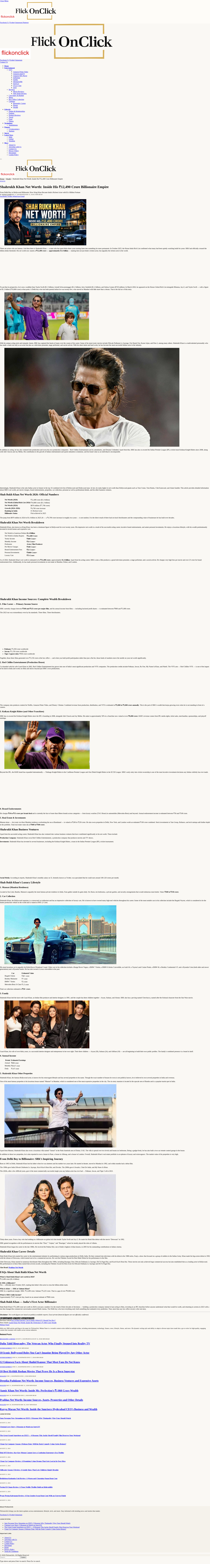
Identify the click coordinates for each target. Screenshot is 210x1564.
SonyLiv (16, 84)
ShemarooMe (17, 82)
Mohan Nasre (6, 194)
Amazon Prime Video (20, 72)
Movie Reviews (18, 91)
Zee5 (15, 88)
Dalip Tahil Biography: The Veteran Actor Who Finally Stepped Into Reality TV (45, 1343)
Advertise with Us (15, 147)
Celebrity (12, 101)
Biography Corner (19, 103)
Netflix (15, 80)
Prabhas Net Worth (16, 1267)
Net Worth (17, 1318)
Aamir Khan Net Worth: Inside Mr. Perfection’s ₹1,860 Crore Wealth (32, 1323)
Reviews (12, 90)
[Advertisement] (65, 269)
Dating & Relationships (17, 111)
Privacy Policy (14, 151)
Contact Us (4, 62)
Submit (23, 1557)
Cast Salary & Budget (16, 95)
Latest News (8, 135)
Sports (6, 133)
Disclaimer (12, 153)
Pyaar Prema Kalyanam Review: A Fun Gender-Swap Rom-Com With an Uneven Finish (33, 1496)
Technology (8, 123)
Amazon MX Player (20, 76)
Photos (15, 105)
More (6, 143)
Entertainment (9, 68)
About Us (12, 145)
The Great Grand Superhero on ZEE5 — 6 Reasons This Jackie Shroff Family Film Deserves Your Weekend (40, 1435)
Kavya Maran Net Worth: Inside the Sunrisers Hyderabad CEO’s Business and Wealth (48, 1409)
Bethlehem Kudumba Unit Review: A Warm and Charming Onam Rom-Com (28, 1478)
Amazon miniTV (19, 74)
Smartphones (13, 125)
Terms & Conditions (11, 1551)
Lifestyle (7, 109)
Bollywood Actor (6, 1318)
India (10, 137)
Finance (7, 127)
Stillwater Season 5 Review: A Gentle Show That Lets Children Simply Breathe (29, 1470)
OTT (10, 70)
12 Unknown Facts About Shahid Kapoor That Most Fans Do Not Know (40, 1362)
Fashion (11, 113)
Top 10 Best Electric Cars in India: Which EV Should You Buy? (33, 1320)
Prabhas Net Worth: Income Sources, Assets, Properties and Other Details (41, 1399)
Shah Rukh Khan (27, 1318)
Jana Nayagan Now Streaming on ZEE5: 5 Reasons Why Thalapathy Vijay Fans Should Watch (35, 1418)
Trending (12, 141)
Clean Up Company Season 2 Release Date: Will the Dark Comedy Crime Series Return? (33, 1444)
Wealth (15, 107)
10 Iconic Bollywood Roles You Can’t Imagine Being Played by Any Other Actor (44, 1352)
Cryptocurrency (14, 129)
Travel (11, 117)
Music (11, 97)
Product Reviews (15, 115)
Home (6, 66)
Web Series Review (20, 93)
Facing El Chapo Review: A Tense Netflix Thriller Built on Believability (26, 1487)
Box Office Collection (16, 99)
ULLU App (17, 86)
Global (11, 139)
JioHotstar (16, 78)
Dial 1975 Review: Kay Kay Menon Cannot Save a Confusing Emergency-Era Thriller (32, 1453)
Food (10, 119)
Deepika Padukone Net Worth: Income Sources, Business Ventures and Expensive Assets (49, 1380)
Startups (11, 131)
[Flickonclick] (56, 58)
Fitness (11, 121)
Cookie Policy (14, 155)
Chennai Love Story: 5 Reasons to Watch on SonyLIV (20, 1427)
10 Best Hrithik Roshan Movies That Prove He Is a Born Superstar (37, 1371)
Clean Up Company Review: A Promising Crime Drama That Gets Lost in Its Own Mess (33, 1461)
